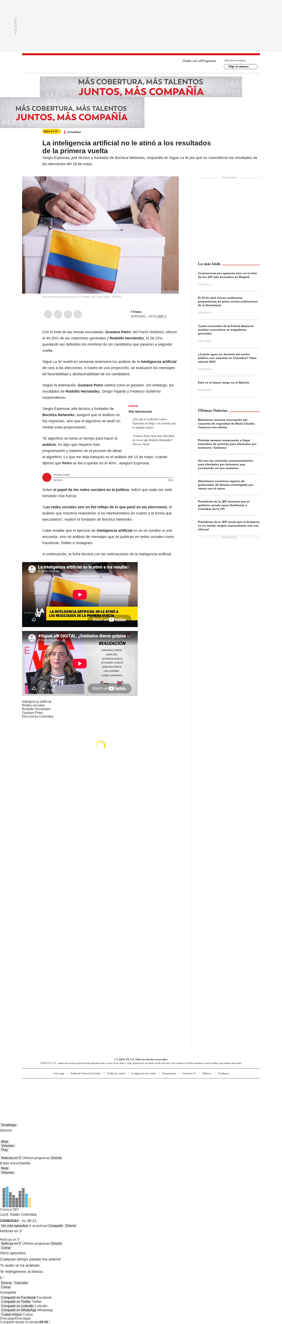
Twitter (58, 314)
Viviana (136, 311)
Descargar (7, 1318)
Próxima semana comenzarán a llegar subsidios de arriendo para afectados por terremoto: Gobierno (227, 444)
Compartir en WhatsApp (18, 1310)
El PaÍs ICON (148, 1096)
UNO (120, 1090)
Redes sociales (33, 705)
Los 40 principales (110, 1083)
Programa (208, 61)
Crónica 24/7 (9, 1209)
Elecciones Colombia (37, 716)
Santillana (130, 1083)
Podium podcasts (131, 1096)
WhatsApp (78, 314)
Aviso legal (58, 1073)
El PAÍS (92, 1083)
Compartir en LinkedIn (17, 1306)
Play (4, 1150)
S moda (166, 1096)
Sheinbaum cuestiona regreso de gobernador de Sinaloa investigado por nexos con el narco (225, 484)
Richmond (91, 1096)
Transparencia (169, 1073)
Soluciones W (189, 1073)
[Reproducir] (46, 477)
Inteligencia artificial (36, 701)
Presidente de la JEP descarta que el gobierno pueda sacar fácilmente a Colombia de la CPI (223, 505)
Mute (4, 1141)
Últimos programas (36, 1158)
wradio (133, 1090)
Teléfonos (207, 1073)
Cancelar (21, 1283)
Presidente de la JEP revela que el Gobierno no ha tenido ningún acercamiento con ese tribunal (229, 525)
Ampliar (170, 184)
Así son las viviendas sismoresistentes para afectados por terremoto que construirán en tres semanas (225, 464)
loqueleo (184, 1096)
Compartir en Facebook (18, 1297)
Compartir (56, 1225)
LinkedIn (68, 314)
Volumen (7, 1145)
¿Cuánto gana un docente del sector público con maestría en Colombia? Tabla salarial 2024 (227, 358)
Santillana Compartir (152, 1083)
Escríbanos (223, 1073)
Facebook (48, 314)
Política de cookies (116, 1073)
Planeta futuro (196, 1090)
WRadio (141, 64)
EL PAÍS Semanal (179, 1090)
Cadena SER (172, 1083)
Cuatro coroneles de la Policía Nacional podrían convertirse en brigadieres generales (226, 329)
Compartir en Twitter (16, 1301)
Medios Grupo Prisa (57, 1097)
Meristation (205, 1096)
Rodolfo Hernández (36, 709)
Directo (56, 1158)
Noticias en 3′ (11, 1158)
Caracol (215, 1083)
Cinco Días (149, 1090)
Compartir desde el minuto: (24, 1322)
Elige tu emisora (238, 66)
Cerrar (6, 1248)
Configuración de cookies (143, 1073)
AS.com (186, 1083)
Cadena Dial (164, 1090)
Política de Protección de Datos (86, 1073)
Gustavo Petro (32, 712)
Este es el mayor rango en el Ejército (223, 382)
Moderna (111, 1096)
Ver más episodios (14, 1225)
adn (200, 1083)
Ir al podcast (38, 1225)
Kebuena (214, 1090)
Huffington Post (98, 1090)
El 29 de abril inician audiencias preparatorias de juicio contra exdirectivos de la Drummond (228, 301)
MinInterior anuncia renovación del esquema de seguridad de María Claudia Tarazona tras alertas (226, 423)
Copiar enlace (11, 1314)
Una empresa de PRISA (57, 1087)
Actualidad (74, 132)
